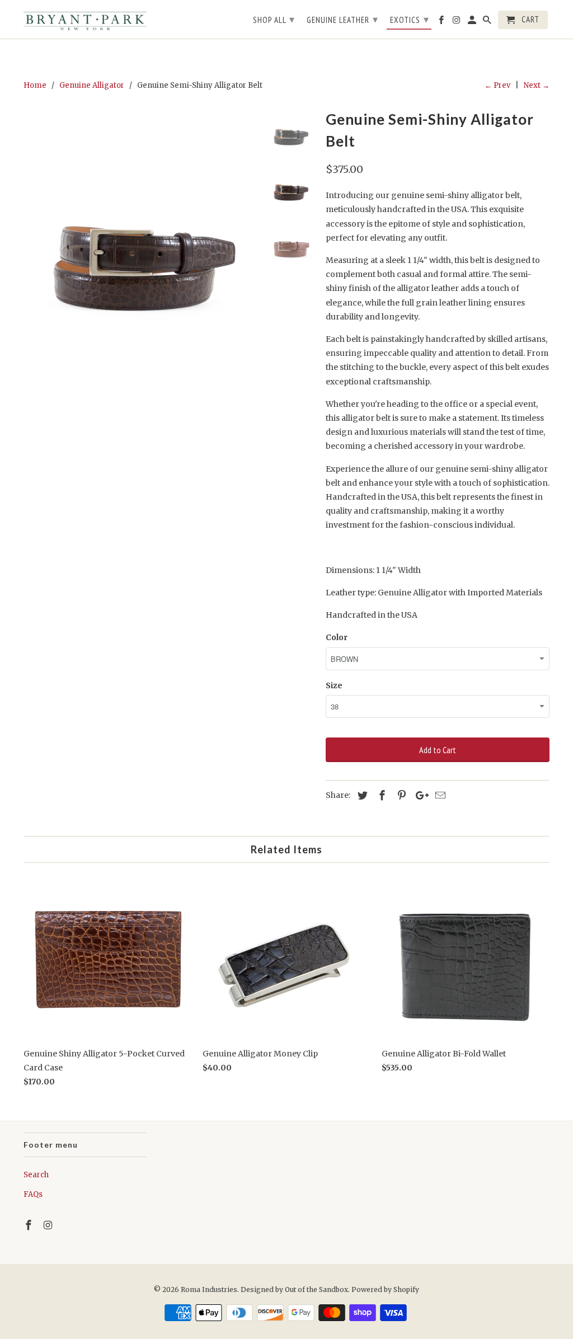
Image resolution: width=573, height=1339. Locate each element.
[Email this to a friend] (439, 795)
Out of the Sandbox (316, 1289)
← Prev (497, 85)
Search (36, 1175)
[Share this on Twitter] (361, 795)
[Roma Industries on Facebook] (30, 1225)
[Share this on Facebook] (380, 795)
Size (334, 685)
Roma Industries (209, 1289)
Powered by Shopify (385, 1289)
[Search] (488, 22)
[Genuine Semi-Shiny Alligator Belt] (140, 222)
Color (336, 637)
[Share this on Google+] (419, 795)
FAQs (33, 1194)
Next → (536, 85)
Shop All (274, 19)
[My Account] (473, 22)
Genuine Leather (342, 19)
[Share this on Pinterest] (400, 795)
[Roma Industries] (85, 19)
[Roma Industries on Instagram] (49, 1225)
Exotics (409, 19)
